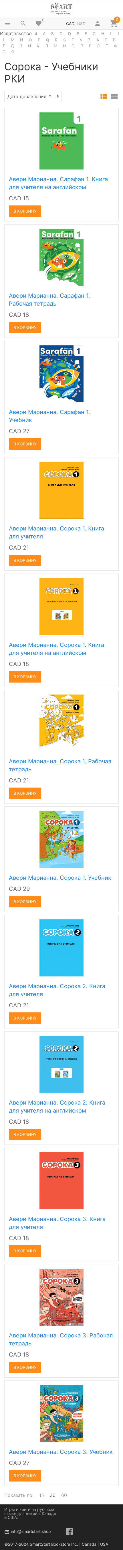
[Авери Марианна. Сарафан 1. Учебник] (61, 373)
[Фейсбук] (69, 1531)
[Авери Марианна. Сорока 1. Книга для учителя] (61, 490)
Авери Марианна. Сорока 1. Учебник (60, 877)
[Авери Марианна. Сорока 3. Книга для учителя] (61, 1180)
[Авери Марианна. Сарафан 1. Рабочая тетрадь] (61, 257)
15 (41, 1495)
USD (81, 23)
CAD (70, 23)
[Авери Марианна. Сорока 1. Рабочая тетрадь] (61, 722)
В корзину (25, 211)
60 (64, 1495)
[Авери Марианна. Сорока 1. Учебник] (61, 839)
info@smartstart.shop (31, 1531)
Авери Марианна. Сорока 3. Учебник (61, 1451)
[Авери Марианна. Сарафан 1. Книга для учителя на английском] (61, 140)
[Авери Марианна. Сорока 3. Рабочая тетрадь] (61, 1296)
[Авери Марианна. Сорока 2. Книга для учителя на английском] (61, 1064)
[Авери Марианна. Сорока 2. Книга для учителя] (61, 947)
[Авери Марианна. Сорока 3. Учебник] (61, 1413)
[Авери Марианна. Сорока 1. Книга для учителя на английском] (61, 606)
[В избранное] (108, 114)
